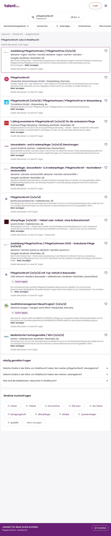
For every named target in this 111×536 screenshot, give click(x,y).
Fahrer (14, 406)
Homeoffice (54, 406)
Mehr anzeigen (32, 65)
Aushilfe (14, 422)
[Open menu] (106, 5)
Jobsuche (5, 34)
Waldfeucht (18, 34)
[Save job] (105, 51)
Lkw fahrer (97, 406)
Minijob (65, 414)
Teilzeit (32, 406)
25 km (74, 17)
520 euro (76, 406)
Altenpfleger (44, 414)
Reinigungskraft (18, 414)
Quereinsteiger (88, 414)
